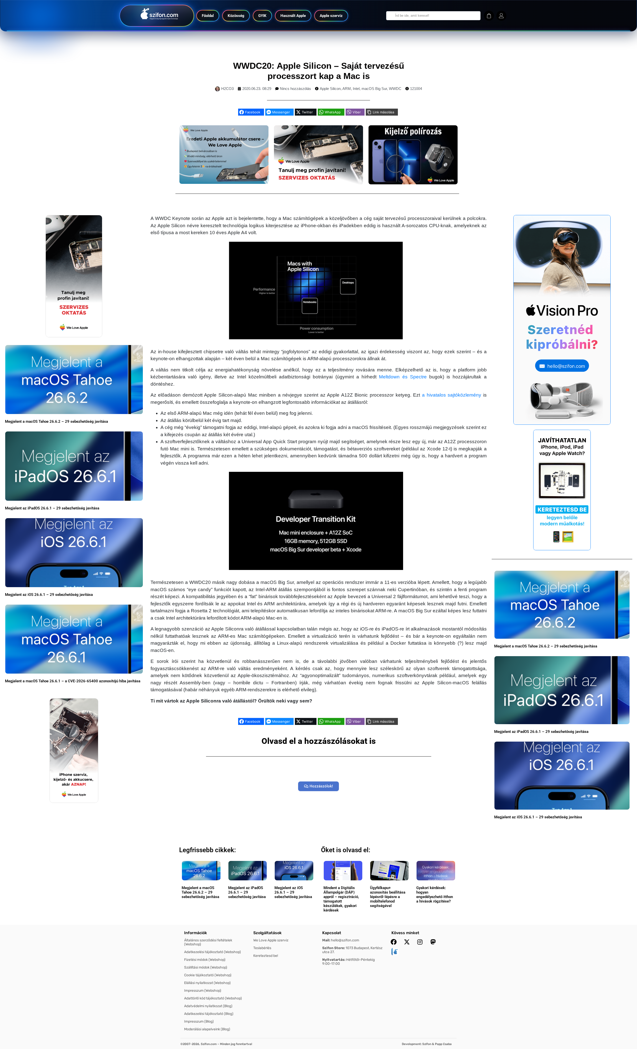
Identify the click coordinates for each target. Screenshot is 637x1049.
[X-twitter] (407, 942)
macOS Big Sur (374, 88)
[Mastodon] (433, 942)
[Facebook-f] (394, 942)
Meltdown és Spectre (402, 376)
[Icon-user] (501, 16)
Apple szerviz (331, 15)
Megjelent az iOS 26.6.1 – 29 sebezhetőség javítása (49, 594)
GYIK (262, 15)
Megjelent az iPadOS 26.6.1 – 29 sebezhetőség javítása (52, 508)
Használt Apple (293, 15)
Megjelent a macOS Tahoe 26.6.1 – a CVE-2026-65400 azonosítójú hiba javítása (72, 681)
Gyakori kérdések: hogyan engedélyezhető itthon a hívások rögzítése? (434, 895)
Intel (356, 88)
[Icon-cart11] (489, 16)
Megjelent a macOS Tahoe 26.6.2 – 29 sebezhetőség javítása (56, 421)
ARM (346, 88)
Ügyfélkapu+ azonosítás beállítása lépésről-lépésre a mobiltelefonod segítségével (387, 897)
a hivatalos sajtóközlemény (451, 395)
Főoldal (208, 15)
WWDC (395, 88)
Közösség (236, 15)
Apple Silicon (330, 88)
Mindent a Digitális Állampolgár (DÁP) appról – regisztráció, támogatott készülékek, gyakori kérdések (341, 899)
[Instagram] (420, 942)
